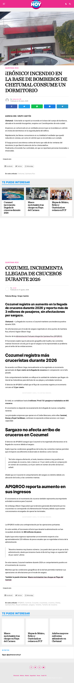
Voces (38, 675)
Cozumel (35, 602)
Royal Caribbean (22, 604)
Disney (57, 602)
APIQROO (20, 602)
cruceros (51, 602)
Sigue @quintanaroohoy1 (11, 655)
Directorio (16, 675)
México (22, 675)
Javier (14, 288)
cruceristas (43, 602)
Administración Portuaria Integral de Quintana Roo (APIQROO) (39, 336)
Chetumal (20, 173)
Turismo (38, 604)
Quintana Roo (30, 173)
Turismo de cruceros (49, 604)
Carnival (28, 602)
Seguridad (33, 675)
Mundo (27, 675)
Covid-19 (43, 675)
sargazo (32, 604)
